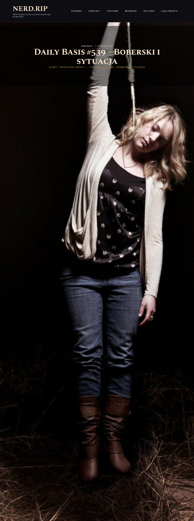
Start (53, 67)
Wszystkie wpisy (72, 67)
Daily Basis (86, 46)
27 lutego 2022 (105, 46)
